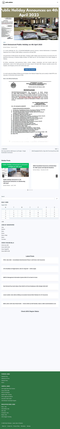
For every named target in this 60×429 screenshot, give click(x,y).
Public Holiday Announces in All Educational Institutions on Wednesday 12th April (14, 181)
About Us (4, 426)
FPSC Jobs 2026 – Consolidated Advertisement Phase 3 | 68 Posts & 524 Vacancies (24, 260)
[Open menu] (57, 2)
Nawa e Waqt (4, 235)
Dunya (2, 233)
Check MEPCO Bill (5, 251)
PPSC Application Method (7, 396)
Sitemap (28, 426)
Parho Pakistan (7, 47)
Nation (2, 237)
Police (2, 382)
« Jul (2, 221)
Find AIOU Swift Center (6, 398)
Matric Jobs (4, 406)
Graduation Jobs (5, 412)
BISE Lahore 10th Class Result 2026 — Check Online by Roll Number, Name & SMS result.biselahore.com (29, 303)
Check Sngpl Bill (5, 249)
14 (38, 212)
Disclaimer (23, 426)
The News (3, 239)
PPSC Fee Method (5, 392)
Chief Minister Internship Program (8, 400)
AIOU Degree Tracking (6, 416)
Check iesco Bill (4, 245)
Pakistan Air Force (5, 378)
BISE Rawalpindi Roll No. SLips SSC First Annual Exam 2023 (45, 150)
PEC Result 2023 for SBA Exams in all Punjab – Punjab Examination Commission (13, 151)
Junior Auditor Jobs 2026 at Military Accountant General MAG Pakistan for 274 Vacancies (25, 294)
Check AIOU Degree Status (30, 311)
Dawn (2, 231)
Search (3, 196)
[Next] (57, 176)
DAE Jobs (3, 410)
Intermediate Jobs (5, 408)
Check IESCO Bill (5, 390)
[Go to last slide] (3, 176)
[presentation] (15, 170)
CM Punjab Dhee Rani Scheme (8, 388)
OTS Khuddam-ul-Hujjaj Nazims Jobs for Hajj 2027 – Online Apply (19, 268)
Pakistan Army (4, 376)
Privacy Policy (16, 426)
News (4, 42)
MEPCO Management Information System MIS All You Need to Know (20, 277)
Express (3, 229)
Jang (2, 227)
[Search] (57, 198)
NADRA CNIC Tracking (6, 394)
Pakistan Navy (4, 380)
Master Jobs (4, 414)
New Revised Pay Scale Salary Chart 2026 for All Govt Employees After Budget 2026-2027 (25, 286)
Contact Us (9, 426)
